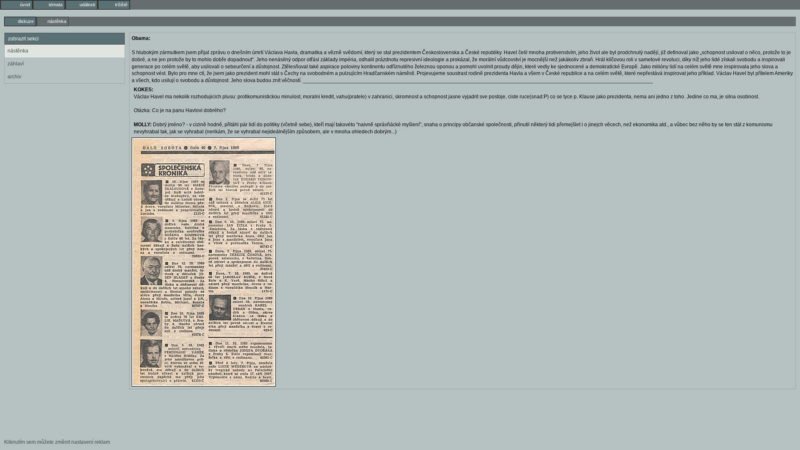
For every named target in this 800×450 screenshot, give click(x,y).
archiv (14, 77)
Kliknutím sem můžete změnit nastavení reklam (57, 442)
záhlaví (16, 64)
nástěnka (18, 51)
